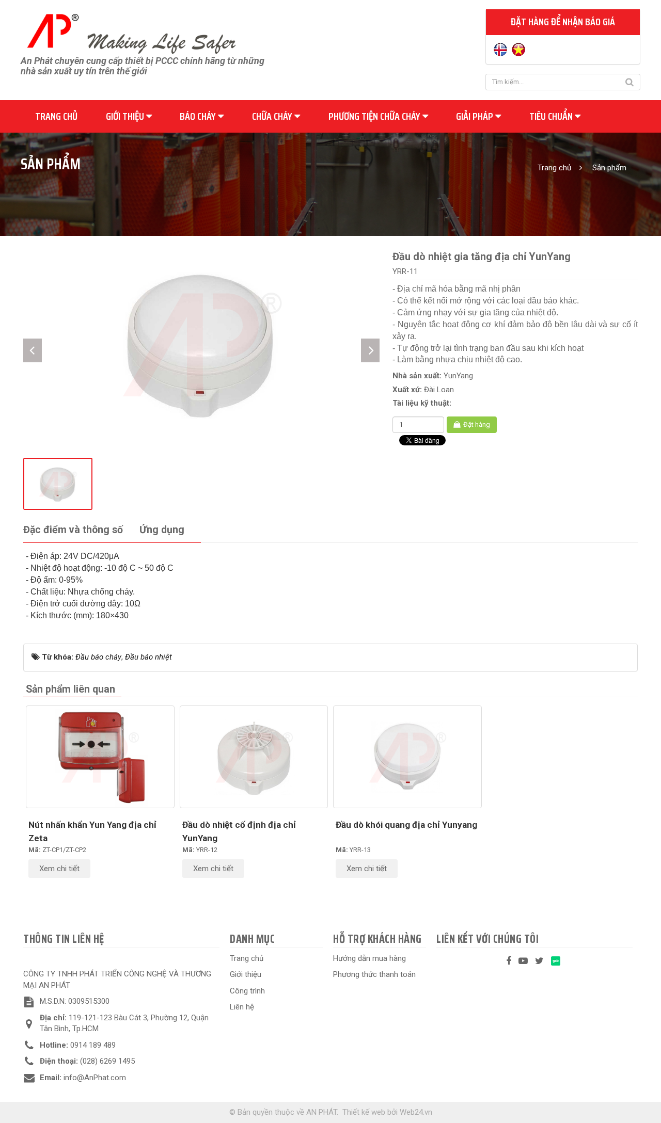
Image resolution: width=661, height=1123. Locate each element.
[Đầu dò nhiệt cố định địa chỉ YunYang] (254, 757)
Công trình (247, 991)
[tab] (73, 530)
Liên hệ (242, 1007)
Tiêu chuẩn (552, 116)
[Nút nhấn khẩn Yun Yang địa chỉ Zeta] (100, 757)
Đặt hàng (476, 424)
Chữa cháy (273, 116)
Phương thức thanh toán (374, 974)
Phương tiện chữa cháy (375, 116)
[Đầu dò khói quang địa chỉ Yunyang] (407, 757)
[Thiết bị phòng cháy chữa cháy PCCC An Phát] (131, 32)
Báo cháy (199, 116)
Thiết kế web (363, 1112)
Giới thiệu (126, 116)
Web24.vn (416, 1112)
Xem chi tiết (59, 868)
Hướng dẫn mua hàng (369, 958)
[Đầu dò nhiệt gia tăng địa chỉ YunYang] (201, 342)
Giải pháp (475, 116)
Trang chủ (56, 116)
